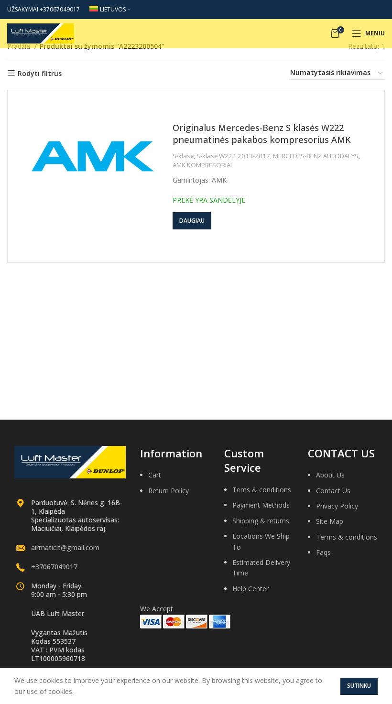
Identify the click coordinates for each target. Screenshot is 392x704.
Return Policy (168, 490)
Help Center (250, 588)
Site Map (329, 521)
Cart (154, 474)
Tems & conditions (261, 489)
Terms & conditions (346, 537)
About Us (330, 474)
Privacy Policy (337, 505)
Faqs (323, 552)
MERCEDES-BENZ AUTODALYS (316, 156)
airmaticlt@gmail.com (65, 547)
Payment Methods (261, 504)
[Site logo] (40, 32)
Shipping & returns (260, 520)
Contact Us (333, 490)
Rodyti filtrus (40, 73)
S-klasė (183, 156)
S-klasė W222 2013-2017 (233, 156)
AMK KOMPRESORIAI (202, 165)
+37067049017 (54, 566)
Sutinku (359, 686)
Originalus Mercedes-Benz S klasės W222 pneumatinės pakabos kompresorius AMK (262, 133)
